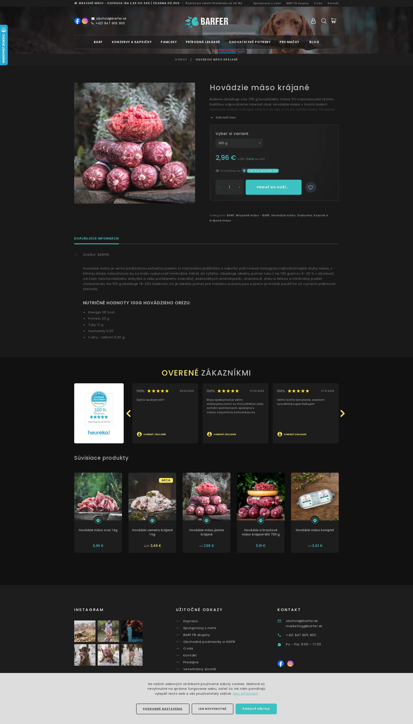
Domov (181, 59)
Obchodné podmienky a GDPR (209, 641)
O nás (318, 3)
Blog (314, 42)
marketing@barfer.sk (304, 626)
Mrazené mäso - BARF (253, 215)
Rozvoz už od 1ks (214, 3)
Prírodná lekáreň (203, 42)
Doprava (190, 621)
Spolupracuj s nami (267, 3)
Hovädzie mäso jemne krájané (206, 532)
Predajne (191, 662)
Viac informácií (245, 694)
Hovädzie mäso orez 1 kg (98, 530)
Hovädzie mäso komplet (315, 530)
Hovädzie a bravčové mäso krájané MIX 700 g (261, 532)
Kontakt (333, 3)
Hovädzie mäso (283, 215)
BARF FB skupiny (298, 3)
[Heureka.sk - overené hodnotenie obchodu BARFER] (99, 408)
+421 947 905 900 (110, 23)
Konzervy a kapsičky (132, 42)
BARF (98, 42)
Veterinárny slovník (199, 669)
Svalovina (304, 215)
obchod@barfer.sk (111, 18)
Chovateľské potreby (250, 42)
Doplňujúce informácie (96, 239)
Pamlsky (169, 42)
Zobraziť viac (226, 117)
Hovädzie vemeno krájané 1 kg (152, 532)
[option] (134, 143)
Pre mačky (289, 42)
